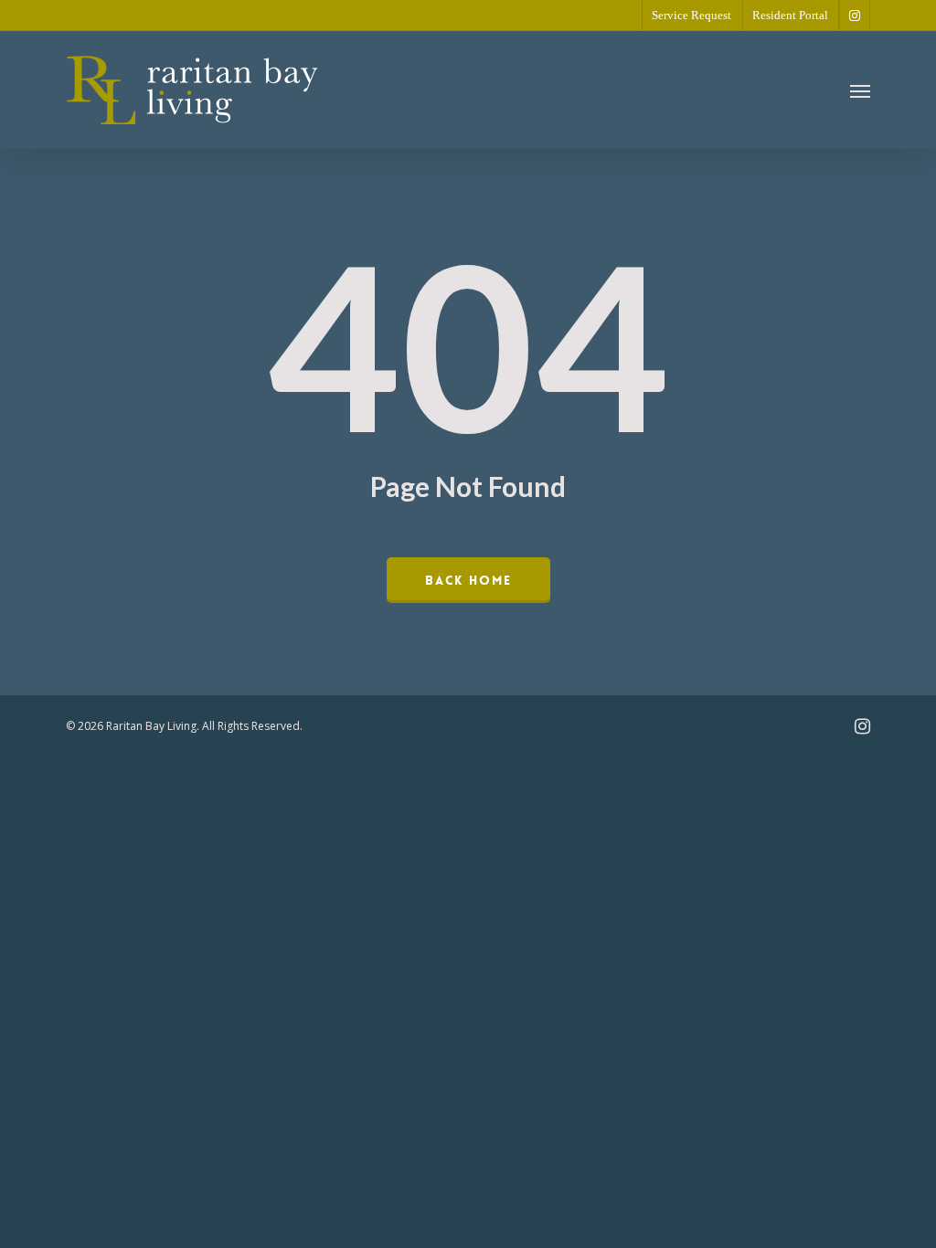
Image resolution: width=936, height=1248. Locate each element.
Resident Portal (790, 15)
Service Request (691, 15)
